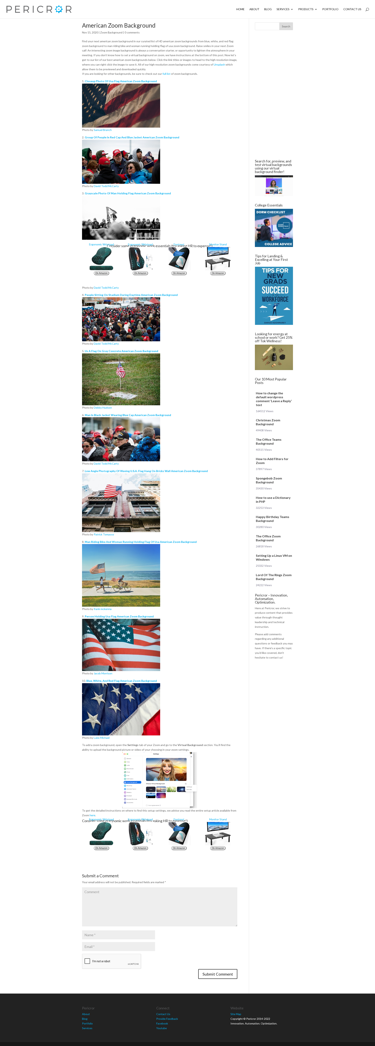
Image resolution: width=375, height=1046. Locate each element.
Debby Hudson (103, 407)
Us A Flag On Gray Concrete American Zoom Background (121, 351)
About (254, 9)
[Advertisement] (58, 94)
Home (240, 9)
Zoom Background (111, 32)
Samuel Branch (103, 130)
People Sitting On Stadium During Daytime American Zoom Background (131, 294)
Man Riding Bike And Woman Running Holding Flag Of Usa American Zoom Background (141, 541)
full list (166, 73)
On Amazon (101, 273)
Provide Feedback (167, 1018)
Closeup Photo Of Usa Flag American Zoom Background (121, 81)
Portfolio (330, 9)
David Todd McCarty (106, 186)
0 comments (132, 32)
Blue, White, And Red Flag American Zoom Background (121, 680)
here (92, 815)
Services (283, 9)
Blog (268, 9)
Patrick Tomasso (104, 534)
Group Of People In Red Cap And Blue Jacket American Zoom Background (132, 137)
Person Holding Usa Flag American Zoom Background (119, 616)
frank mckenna (103, 609)
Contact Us (352, 9)
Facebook (162, 1023)
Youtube (161, 1028)
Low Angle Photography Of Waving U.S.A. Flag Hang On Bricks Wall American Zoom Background (146, 471)
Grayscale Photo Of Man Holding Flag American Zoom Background (128, 193)
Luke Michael (102, 737)
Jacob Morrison (103, 673)
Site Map (235, 1014)
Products (305, 9)
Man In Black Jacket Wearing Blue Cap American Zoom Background (128, 415)
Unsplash (219, 64)
